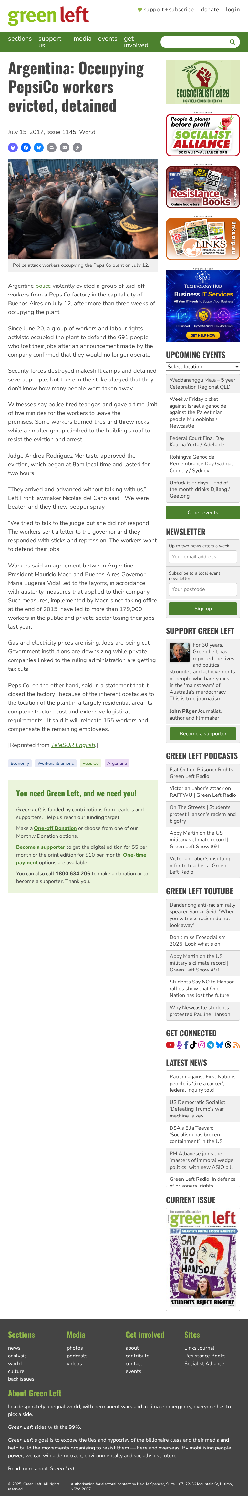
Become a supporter (40, 847)
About (132, 1348)
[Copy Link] (77, 147)
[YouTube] (170, 1045)
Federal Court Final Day (197, 438)
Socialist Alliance (204, 1363)
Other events (203, 512)
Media (83, 38)
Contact (134, 1363)
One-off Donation (55, 828)
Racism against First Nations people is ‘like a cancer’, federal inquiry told (203, 1075)
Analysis (17, 1355)
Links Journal (199, 1348)
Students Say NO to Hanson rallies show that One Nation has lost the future (202, 988)
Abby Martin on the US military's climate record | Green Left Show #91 (199, 839)
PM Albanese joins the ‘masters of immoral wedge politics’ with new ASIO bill (201, 1152)
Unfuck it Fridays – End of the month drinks (199, 486)
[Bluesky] (39, 147)
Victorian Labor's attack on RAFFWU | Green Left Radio (203, 792)
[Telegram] (210, 1045)
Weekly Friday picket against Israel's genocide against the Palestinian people (198, 409)
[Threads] (228, 1045)
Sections (20, 38)
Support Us (49, 41)
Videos (74, 1363)
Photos (75, 1348)
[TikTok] (193, 1045)
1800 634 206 (73, 873)
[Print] (52, 147)
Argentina (117, 763)
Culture (16, 1371)
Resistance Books (205, 1355)
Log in (233, 9)
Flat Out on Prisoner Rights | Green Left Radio (203, 773)
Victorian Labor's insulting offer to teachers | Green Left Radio (200, 865)
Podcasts (77, 1355)
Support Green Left (200, 630)
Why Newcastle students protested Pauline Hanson (200, 1011)
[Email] (64, 147)
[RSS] (236, 1045)
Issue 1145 (61, 132)
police (43, 286)
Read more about (41, 1468)
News (14, 1348)
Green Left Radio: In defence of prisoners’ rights (203, 1174)
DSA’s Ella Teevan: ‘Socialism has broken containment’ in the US (196, 1126)
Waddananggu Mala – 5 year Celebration (202, 383)
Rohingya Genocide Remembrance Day (192, 460)
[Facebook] (26, 147)
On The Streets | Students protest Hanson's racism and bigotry (203, 814)
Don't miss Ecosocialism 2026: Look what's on (198, 941)
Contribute (138, 1355)
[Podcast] (179, 1045)
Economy (20, 763)
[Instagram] (201, 1045)
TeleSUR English (73, 745)
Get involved (136, 41)
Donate (210, 9)
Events (108, 38)
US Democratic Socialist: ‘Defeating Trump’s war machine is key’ (198, 1101)
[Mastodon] (13, 147)
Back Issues (21, 1379)
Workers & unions (55, 763)
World (87, 132)
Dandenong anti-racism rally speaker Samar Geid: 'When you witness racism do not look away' (202, 915)
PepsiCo (90, 763)
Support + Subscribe (169, 9)
